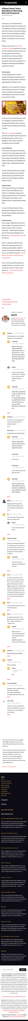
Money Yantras (6, 299)
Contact (18, 1016)
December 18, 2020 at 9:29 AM (15, 685)
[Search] (26, 2)
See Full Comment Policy (9, 766)
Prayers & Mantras (6, 781)
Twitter (8, 996)
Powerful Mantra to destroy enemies (10, 936)
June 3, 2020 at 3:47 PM (17, 500)
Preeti (13, 668)
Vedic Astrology (5, 785)
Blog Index (4, 795)
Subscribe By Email (7, 810)
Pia (8, 514)
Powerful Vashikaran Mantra (8, 892)
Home (2, 779)
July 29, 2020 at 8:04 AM (18, 628)
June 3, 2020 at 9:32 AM (18, 333)
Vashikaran (4, 789)
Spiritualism (4, 791)
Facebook (12, 996)
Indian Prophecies (6, 793)
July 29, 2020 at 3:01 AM (19, 650)
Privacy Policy (11, 1016)
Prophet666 (10, 2)
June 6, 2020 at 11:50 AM (18, 559)
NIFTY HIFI (10, 701)
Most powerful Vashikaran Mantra (9, 833)
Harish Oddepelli (11, 683)
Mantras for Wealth (6, 921)
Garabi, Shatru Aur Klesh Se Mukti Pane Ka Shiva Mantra (14, 255)
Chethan (9, 660)
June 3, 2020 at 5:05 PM (18, 438)
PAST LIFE (3, 907)
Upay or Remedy (10, 133)
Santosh (14, 626)
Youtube (18, 996)
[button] (3, 19)
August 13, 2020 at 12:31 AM (14, 662)
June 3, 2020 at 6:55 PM (18, 369)
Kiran (8, 574)
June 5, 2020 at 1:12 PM (18, 456)
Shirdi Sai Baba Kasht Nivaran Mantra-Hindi (11, 818)
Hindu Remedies (5, 787)
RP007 (9, 500)
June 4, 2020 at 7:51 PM (18, 524)
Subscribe (23, 996)
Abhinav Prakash (11, 538)
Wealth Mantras (6, 304)
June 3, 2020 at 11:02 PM (15, 514)
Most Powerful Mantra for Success (9, 848)
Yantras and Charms (6, 783)
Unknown (10, 417)
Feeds (3, 996)
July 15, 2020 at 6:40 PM (16, 614)
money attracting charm (16, 235)
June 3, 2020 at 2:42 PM (18, 343)
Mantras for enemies (6, 877)
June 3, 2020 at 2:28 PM (20, 430)
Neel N (14, 367)
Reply (8, 413)
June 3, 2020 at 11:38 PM (14, 540)
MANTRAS (3, 951)
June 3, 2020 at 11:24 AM (19, 417)
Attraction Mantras (6, 862)
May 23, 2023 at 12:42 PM (14, 703)
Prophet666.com (21, 318)
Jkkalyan (9, 333)
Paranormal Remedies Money (9, 301)
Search (23, 969)
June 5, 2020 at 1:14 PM (18, 467)
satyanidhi (15, 341)
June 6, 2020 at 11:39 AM (18, 481)
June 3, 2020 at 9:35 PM (18, 388)
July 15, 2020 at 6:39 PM (16, 574)
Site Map (22, 1016)
